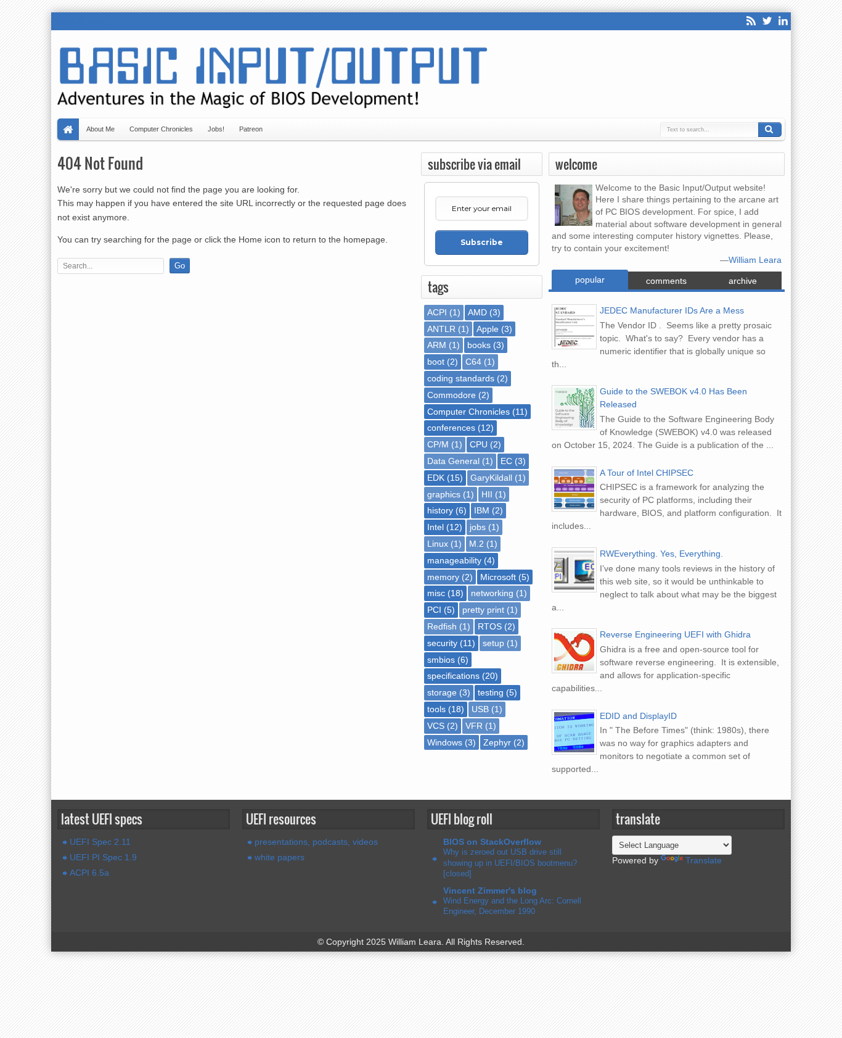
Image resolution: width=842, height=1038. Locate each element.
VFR (474, 726)
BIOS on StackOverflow (492, 842)
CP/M (438, 444)
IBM (481, 510)
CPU (479, 444)
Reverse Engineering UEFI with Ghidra (675, 634)
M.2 (476, 544)
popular (590, 279)
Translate (703, 860)
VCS (435, 726)
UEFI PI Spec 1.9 (103, 857)
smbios (441, 660)
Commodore (451, 395)
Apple (487, 329)
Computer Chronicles (161, 129)
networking (492, 593)
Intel (435, 527)
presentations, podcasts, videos (316, 842)
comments (666, 281)
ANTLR (441, 329)
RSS (751, 21)
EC (506, 461)
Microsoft (498, 577)
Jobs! (216, 129)
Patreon (251, 129)
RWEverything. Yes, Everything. (661, 553)
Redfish (442, 626)
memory (443, 577)
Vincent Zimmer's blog (490, 890)
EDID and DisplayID (638, 716)
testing (491, 692)
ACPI (437, 312)
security (442, 643)
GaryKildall (491, 478)
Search (770, 129)
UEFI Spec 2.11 (100, 842)
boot (435, 362)
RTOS (490, 626)
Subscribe (481, 242)
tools (436, 709)
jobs (478, 527)
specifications (453, 676)
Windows (444, 742)
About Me (100, 129)
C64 (473, 362)
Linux (437, 544)
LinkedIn (783, 21)
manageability (454, 560)
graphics (443, 494)
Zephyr (497, 742)
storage (442, 692)
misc (436, 593)
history (440, 510)
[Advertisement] (236, 309)
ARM (436, 345)
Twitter (767, 21)
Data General (453, 461)
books (479, 345)
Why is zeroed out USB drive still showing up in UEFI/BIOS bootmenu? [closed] (510, 862)
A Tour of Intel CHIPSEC (646, 473)
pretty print (483, 610)
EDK (435, 478)
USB (480, 709)
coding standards (460, 378)
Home (68, 129)
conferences (451, 428)
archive (743, 281)
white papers (280, 857)
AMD (477, 312)
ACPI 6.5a (89, 873)
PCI (434, 610)
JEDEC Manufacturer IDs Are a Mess (672, 310)
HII (487, 494)
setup (493, 643)
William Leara (755, 260)
